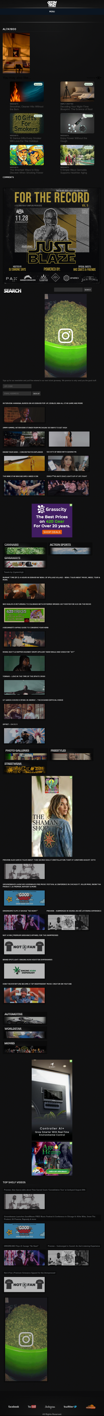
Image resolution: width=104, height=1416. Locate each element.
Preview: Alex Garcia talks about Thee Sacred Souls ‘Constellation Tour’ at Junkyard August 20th (44, 1190)
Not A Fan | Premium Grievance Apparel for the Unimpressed (29, 1273)
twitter (70, 1406)
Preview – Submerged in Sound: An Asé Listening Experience (74, 1246)
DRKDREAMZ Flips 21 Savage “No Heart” (21, 1246)
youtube (32, 1406)
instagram (50, 1406)
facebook (13, 1406)
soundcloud (91, 1406)
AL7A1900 (9, 29)
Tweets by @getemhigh (14, 572)
